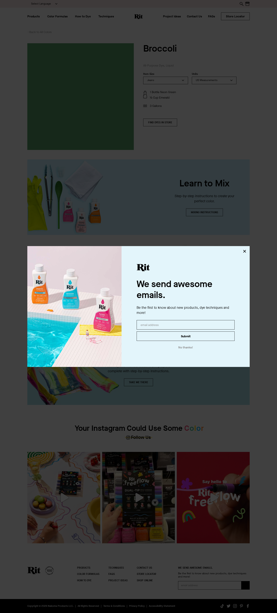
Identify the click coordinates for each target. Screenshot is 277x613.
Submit (186, 336)
